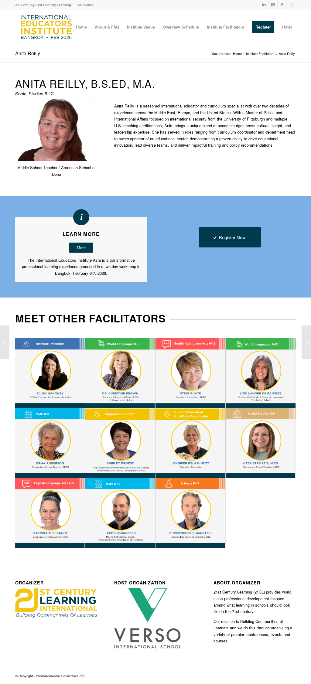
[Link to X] (272, 4)
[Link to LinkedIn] (263, 4)
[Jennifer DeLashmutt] (306, 342)
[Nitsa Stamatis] (4, 342)
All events (85, 4)
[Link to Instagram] (291, 4)
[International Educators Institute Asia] (46, 27)
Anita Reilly (27, 53)
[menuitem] (44, 4)
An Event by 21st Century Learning (43, 4)
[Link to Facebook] (282, 4)
